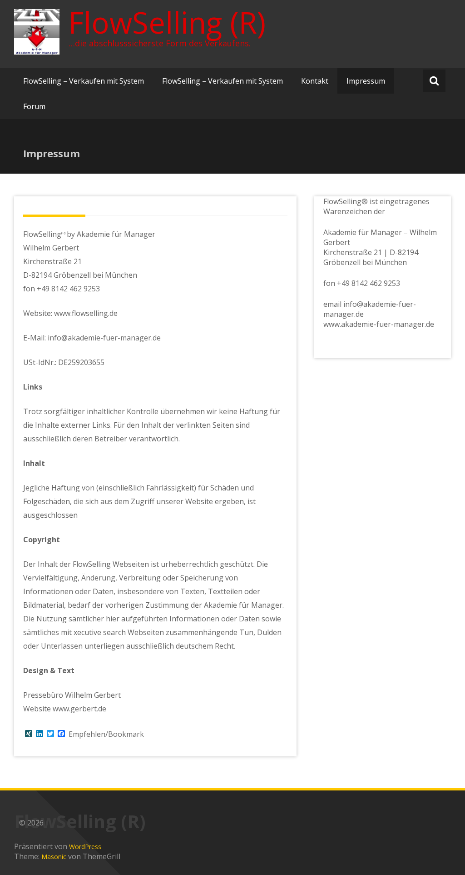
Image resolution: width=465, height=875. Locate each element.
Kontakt (314, 81)
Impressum (365, 81)
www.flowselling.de (86, 313)
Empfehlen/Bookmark (106, 734)
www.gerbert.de (79, 709)
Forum (34, 106)
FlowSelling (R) (167, 22)
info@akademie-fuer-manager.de (104, 338)
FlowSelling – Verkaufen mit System (83, 81)
